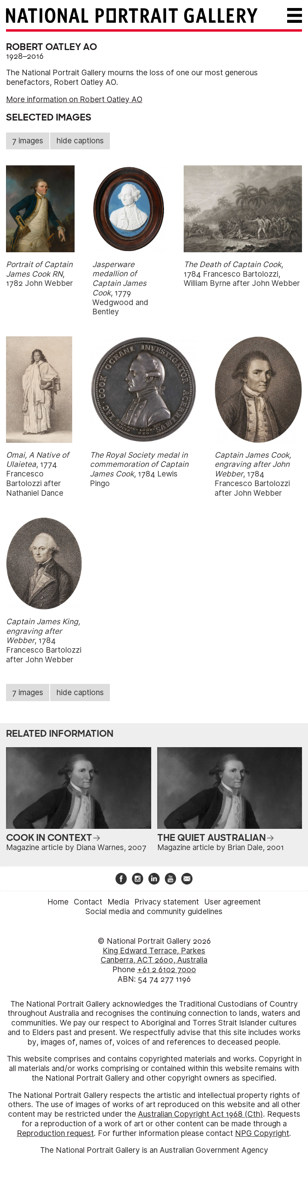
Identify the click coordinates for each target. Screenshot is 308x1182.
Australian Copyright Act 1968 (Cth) (200, 1114)
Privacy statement (166, 902)
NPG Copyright (262, 1133)
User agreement (232, 902)
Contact (88, 902)
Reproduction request (55, 1133)
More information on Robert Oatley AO (74, 99)
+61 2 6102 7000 (166, 969)
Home (58, 902)
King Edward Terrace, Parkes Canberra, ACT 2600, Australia (154, 955)
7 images (27, 140)
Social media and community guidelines (154, 911)
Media (118, 902)
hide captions (80, 140)
